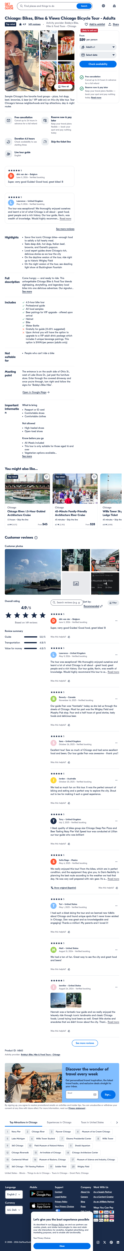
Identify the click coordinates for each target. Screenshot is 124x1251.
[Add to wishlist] (46, 477)
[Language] (103, 5)
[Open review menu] (116, 621)
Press (83, 1206)
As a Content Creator (103, 1197)
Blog (83, 1201)
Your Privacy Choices (64, 1206)
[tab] (23, 1122)
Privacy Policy (61, 1201)
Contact (58, 1192)
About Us (85, 1192)
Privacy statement (77, 1108)
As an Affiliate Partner (103, 1201)
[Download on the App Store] (41, 1206)
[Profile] (114, 6)
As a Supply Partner (102, 1192)
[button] (30, 24)
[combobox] (47, 6)
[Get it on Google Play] (41, 1194)
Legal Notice (60, 1197)
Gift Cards (85, 1211)
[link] (27, 501)
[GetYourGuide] (9, 6)
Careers (84, 1197)
